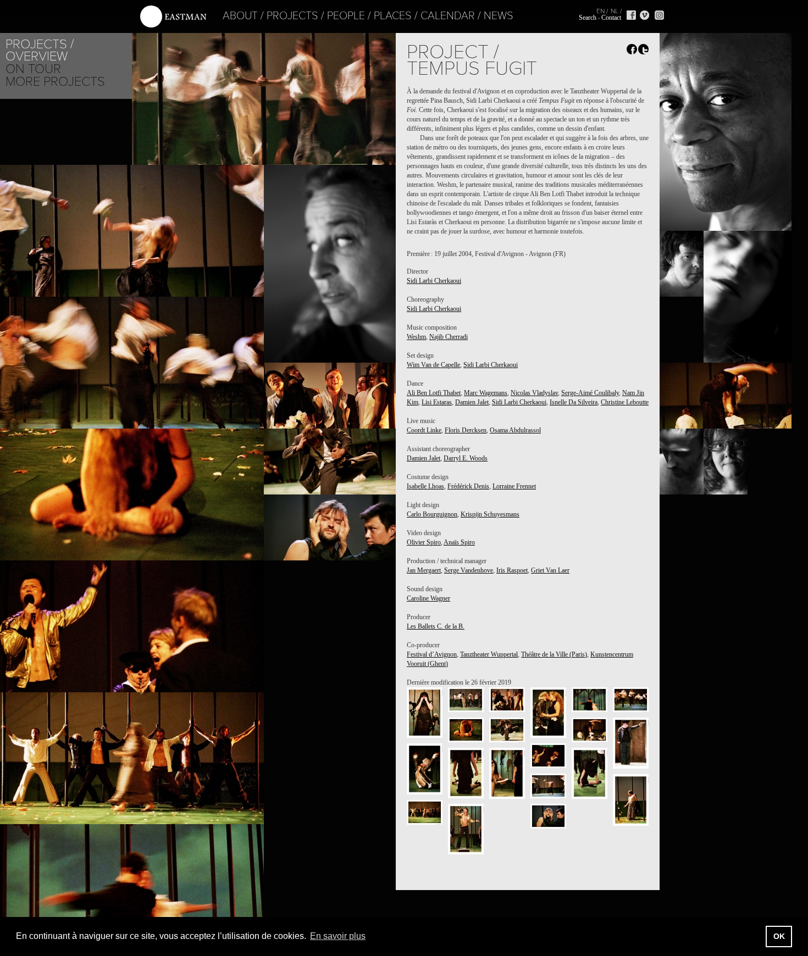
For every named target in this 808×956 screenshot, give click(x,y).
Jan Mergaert (424, 570)
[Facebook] (631, 15)
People (346, 16)
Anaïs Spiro (459, 542)
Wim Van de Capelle (433, 365)
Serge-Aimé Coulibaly (590, 393)
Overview (36, 56)
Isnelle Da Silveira (573, 402)
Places (393, 16)
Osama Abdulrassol (515, 430)
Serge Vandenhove (468, 570)
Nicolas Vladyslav (534, 393)
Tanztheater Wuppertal (489, 654)
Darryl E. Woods (466, 458)
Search (587, 17)
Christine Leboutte (625, 402)
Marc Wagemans (485, 393)
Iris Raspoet (512, 570)
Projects (292, 16)
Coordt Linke (424, 430)
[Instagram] (659, 15)
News (498, 16)
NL (614, 11)
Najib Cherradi (448, 337)
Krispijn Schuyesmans (490, 514)
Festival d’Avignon (432, 654)
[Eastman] (173, 16)
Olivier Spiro (424, 542)
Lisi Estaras (437, 402)
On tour (33, 69)
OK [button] (779, 936)
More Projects (55, 82)
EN (600, 11)
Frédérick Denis (468, 486)
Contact (611, 17)
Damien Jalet (472, 402)
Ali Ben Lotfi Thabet (434, 393)
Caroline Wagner (428, 598)
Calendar (447, 16)
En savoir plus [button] (338, 936)
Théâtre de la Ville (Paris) (554, 654)
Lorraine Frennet (514, 486)
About (240, 16)
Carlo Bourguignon (432, 514)
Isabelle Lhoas (425, 486)
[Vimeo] (644, 15)
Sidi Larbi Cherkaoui (434, 281)
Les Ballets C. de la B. (435, 626)
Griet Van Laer (550, 570)
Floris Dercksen (465, 430)
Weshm (416, 337)
